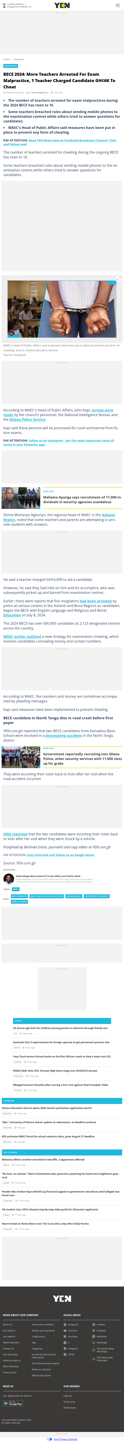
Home (6, 59)
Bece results (19, 896)
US (16, 1033)
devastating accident (64, 735)
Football (18, 1062)
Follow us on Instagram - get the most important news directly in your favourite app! (58, 442)
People (6, 1182)
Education (19, 59)
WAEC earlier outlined (22, 636)
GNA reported (15, 834)
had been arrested (96, 601)
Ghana (6, 1165)
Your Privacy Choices (65, 1439)
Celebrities (7, 1200)
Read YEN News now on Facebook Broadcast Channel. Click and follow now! (59, 142)
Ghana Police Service (28, 419)
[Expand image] (119, 279)
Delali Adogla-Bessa (39, 92)
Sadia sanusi (74, 896)
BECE (15, 889)
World (17, 1047)
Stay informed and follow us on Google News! (61, 855)
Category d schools (96, 896)
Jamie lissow (19, 901)
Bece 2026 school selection (47, 896)
